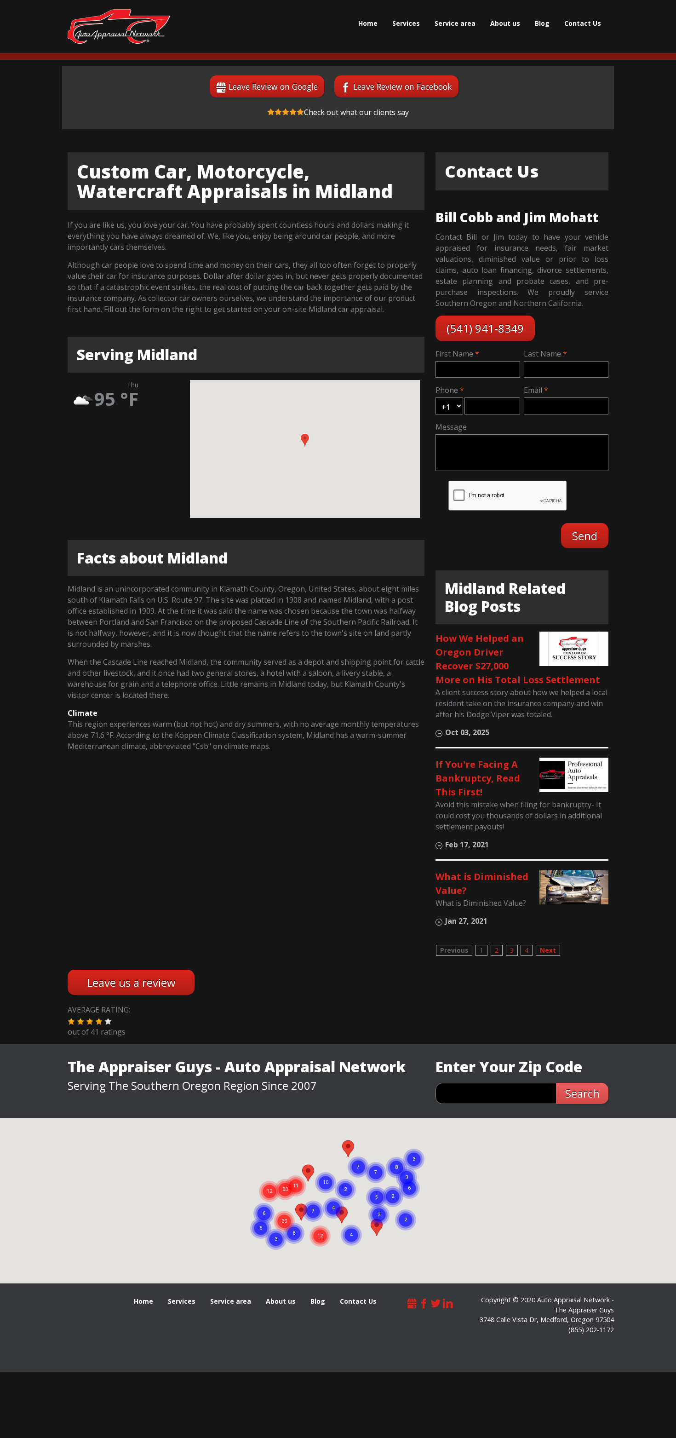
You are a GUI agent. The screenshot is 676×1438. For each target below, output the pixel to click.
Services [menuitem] (406, 23)
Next (548, 950)
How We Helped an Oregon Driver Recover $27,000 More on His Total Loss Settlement (517, 659)
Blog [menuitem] (542, 23)
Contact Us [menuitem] (582, 23)
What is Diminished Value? (481, 883)
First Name (454, 354)
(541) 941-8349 (485, 328)
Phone (446, 390)
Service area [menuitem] (455, 23)
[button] (304, 441)
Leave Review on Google (273, 86)
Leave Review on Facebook (402, 86)
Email (533, 390)
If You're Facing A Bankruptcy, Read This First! (477, 778)
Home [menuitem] (368, 23)
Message (451, 427)
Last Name (542, 354)
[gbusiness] (412, 1302)
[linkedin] (448, 1302)
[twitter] (436, 1302)
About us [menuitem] (505, 23)
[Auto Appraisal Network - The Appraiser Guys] (119, 26)
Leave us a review (131, 982)
